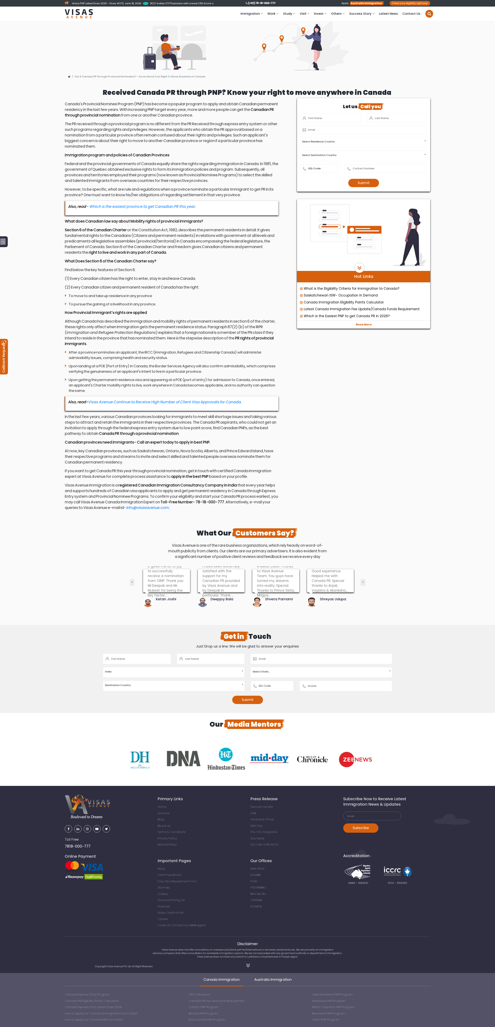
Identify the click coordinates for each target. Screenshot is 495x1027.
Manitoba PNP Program (329, 1001)
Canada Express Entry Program (87, 994)
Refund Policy (167, 844)
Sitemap (164, 887)
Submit (364, 183)
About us (164, 826)
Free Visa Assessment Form (177, 881)
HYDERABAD (258, 887)
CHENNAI (256, 900)
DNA (253, 813)
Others (336, 13)
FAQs (161, 869)
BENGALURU (258, 894)
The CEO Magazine (263, 832)
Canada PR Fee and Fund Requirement (217, 1001)
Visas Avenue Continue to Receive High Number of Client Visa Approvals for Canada (164, 402)
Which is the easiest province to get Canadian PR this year (142, 206)
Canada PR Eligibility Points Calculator (92, 1001)
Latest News (388, 13)
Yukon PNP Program (326, 1020)
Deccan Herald (261, 807)
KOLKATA (256, 906)
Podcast (164, 906)
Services (164, 813)
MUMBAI (255, 875)
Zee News (257, 838)
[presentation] (132, 582)
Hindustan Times (262, 819)
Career (163, 919)
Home (162, 807)
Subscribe (361, 828)
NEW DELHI (257, 869)
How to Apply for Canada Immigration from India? (101, 1013)
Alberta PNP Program (203, 1013)
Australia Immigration (273, 979)
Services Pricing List (171, 900)
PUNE (253, 881)
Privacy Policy (167, 838)
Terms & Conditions (172, 832)
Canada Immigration (221, 979)
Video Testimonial (170, 913)
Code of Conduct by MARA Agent (182, 925)
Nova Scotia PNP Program (207, 1020)
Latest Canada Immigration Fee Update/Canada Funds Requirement (362, 309)
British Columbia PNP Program (333, 1007)
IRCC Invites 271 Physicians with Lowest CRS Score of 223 (76, 3)
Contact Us (411, 13)
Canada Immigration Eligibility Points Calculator (344, 302)
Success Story (360, 13)
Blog (161, 819)
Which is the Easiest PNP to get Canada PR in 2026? (347, 316)
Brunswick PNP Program (328, 1013)
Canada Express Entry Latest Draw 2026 (93, 1007)
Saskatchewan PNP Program (332, 994)
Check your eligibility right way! (410, 3)
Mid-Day (256, 826)
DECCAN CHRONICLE (264, 844)
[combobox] (363, 142)
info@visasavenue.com (147, 507)
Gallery (163, 894)
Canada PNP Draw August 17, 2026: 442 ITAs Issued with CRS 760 (159, 3)
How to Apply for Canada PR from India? (94, 1020)
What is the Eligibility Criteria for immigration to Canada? (351, 288)
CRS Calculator (199, 994)
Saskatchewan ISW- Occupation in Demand (341, 295)
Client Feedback (169, 875)
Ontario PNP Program (204, 1007)
